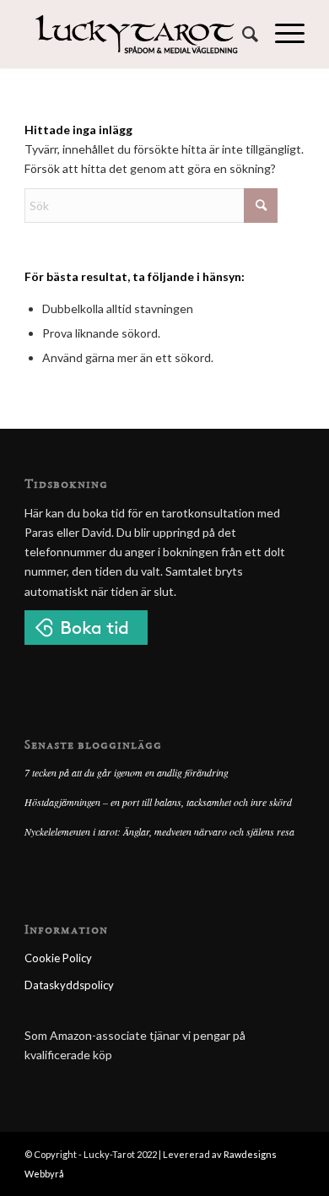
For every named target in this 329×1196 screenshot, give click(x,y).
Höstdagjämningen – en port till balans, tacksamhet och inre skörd (158, 802)
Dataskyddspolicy (69, 985)
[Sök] (241, 34)
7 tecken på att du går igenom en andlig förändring (126, 772)
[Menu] (281, 34)
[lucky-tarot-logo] (136, 34)
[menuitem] (241, 34)
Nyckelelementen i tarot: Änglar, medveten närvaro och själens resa (159, 831)
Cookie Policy (58, 958)
